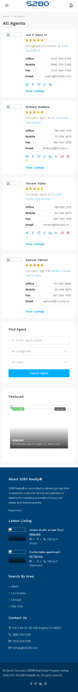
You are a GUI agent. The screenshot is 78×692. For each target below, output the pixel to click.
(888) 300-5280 (21, 634)
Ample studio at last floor (46, 529)
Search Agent (39, 373)
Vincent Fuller (36, 183)
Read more (15, 510)
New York (17, 606)
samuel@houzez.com (57, 301)
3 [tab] (41, 455)
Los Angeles (18, 593)
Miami (15, 586)
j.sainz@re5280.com (58, 76)
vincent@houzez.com (57, 225)
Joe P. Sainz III (36, 35)
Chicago (16, 599)
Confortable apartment (44, 552)
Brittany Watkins (37, 107)
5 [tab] (52, 455)
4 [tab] (46, 455)
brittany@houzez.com (57, 148)
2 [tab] (35, 455)
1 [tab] (29, 455)
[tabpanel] (39, 426)
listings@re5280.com (25, 647)
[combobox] (39, 351)
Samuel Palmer (37, 260)
